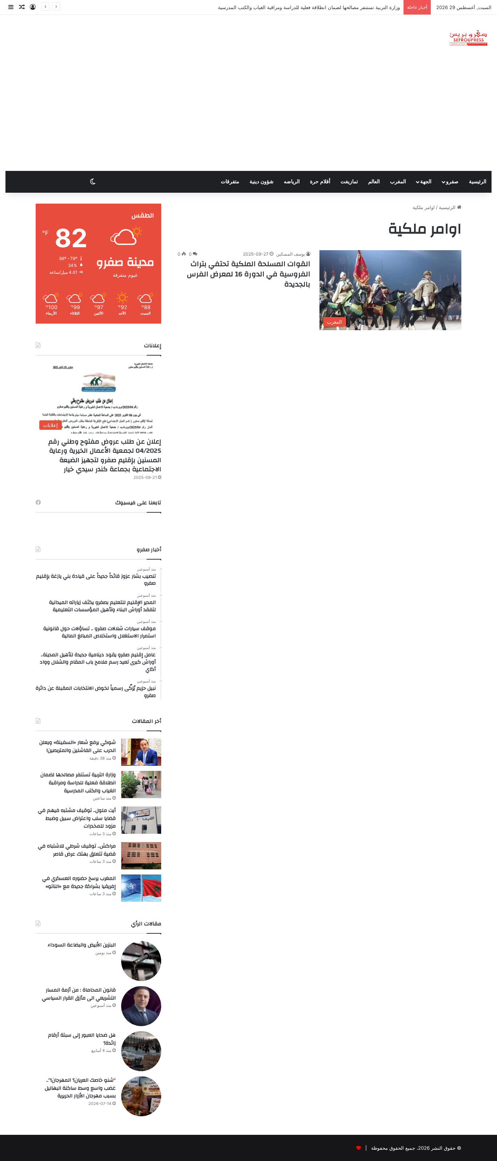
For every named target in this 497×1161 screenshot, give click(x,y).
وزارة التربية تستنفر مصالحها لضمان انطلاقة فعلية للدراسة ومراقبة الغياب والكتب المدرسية (309, 7)
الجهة (426, 181)
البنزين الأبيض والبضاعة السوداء (82, 945)
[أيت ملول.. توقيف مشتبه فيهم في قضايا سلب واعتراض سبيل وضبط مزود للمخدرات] (141, 820)
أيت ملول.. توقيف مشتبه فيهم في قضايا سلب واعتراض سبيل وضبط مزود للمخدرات (77, 818)
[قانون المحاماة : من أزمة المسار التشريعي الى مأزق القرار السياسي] (141, 1006)
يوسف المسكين (290, 254)
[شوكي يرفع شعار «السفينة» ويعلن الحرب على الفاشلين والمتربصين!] (141, 752)
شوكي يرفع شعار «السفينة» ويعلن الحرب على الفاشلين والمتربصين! (77, 746)
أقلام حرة (320, 181)
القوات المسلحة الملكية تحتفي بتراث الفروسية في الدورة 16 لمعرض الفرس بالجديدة (248, 274)
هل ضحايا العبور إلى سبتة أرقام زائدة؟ (82, 1039)
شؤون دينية (262, 181)
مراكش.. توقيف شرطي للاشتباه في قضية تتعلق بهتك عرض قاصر (77, 850)
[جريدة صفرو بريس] (468, 38)
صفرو (452, 181)
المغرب (398, 181)
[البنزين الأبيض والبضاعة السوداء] (141, 961)
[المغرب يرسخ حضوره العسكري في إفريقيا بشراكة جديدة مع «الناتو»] (141, 888)
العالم (374, 181)
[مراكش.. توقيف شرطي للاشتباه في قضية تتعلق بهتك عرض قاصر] (141, 855)
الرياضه (292, 181)
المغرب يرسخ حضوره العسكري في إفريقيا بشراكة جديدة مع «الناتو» (79, 882)
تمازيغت (349, 181)
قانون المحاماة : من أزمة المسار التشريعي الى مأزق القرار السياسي (79, 994)
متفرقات (230, 181)
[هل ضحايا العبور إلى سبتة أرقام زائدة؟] (141, 1051)
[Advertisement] (248, 116)
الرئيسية (477, 181)
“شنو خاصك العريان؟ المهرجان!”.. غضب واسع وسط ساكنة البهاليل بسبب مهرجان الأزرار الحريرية (80, 1088)
